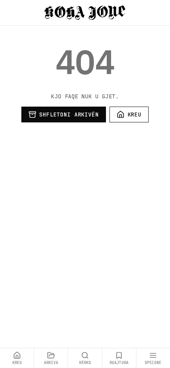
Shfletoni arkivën (68, 114)
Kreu (135, 114)
